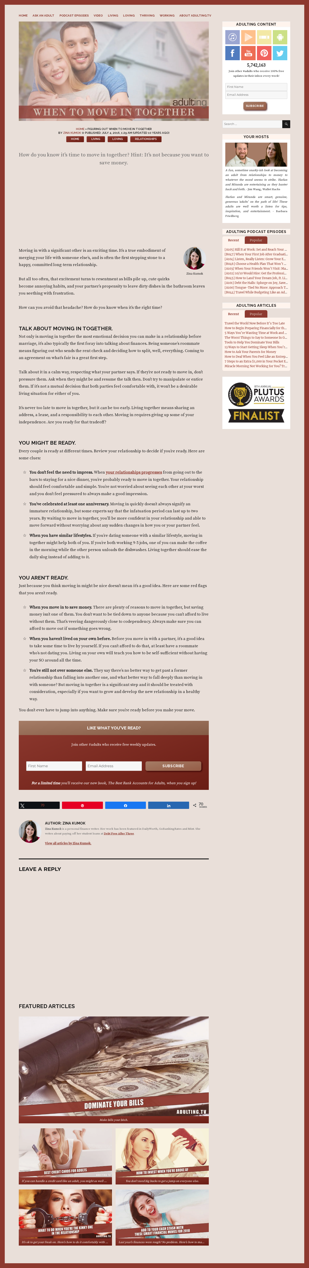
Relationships (146, 139)
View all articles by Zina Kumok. (68, 843)
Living (113, 15)
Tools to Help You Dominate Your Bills (252, 342)
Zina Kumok (72, 132)
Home (23, 15)
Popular (256, 240)
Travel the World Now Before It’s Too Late (255, 323)
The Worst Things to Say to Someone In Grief (257, 338)
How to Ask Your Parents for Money (250, 352)
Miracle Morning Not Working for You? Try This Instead (265, 366)
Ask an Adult (43, 15)
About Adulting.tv (195, 15)
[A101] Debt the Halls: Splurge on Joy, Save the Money (263, 283)
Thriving (147, 15)
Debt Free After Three (119, 833)
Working (167, 15)
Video (98, 15)
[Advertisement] (115, 208)
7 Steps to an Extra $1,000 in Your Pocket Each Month (263, 361)
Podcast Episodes (74, 15)
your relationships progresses (134, 472)
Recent (233, 240)
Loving (129, 15)
